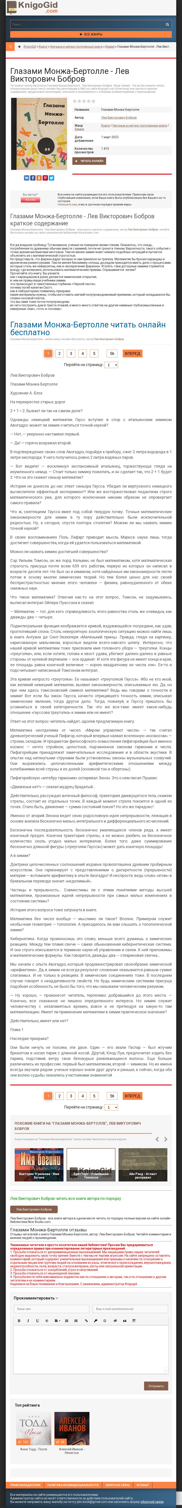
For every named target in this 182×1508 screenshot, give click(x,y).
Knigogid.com (39, 8)
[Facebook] (33, 178)
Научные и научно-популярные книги (140, 125)
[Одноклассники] (39, 178)
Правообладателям (25, 1485)
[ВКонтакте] (26, 178)
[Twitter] (51, 178)
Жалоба (30, 199)
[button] (19, 1321)
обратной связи (152, 1502)
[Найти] (167, 24)
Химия (79, 129)
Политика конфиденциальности (73, 1485)
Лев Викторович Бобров (119, 117)
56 (112, 353)
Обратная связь (117, 1485)
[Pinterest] (45, 178)
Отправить (156, 1386)
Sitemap (142, 1485)
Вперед (132, 353)
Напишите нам (67, 204)
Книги (105, 125)
